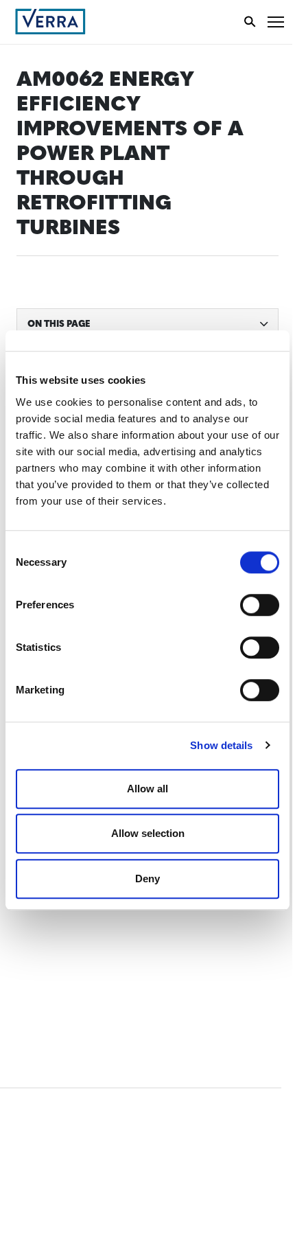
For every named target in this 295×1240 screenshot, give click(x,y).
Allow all (147, 788)
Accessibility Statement (77, 927)
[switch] (259, 605)
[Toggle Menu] (276, 21)
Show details (221, 745)
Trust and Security (65, 978)
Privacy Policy (53, 953)
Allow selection (148, 833)
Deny (147, 878)
